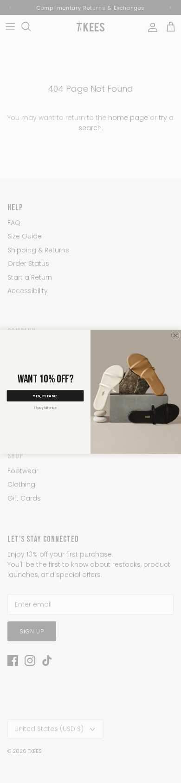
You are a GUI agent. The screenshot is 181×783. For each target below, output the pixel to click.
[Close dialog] (175, 335)
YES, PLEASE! (45, 395)
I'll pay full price (45, 407)
